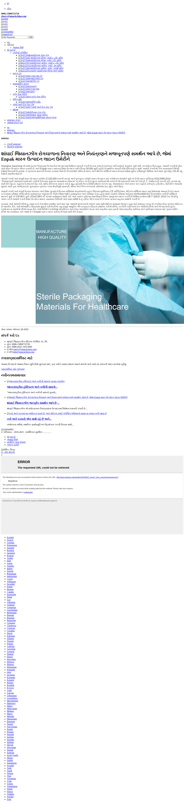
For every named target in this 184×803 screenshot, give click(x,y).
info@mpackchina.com (23, 352)
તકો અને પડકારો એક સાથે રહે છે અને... (29, 418)
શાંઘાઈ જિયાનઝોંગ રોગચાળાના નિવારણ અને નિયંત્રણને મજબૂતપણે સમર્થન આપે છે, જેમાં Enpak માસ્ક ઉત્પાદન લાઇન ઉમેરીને (66, 133)
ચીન (9, 8)
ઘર (8, 127)
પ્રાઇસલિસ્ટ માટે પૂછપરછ (13, 369)
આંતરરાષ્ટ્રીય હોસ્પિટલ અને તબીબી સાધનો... (32, 386)
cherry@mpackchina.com (13, 16)
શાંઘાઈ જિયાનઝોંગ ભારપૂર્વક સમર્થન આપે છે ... (33, 402)
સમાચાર (11, 130)
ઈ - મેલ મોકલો (8, 452)
